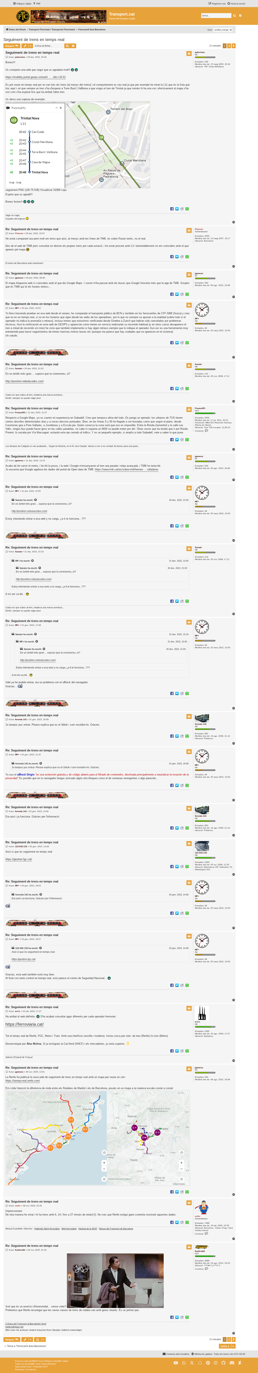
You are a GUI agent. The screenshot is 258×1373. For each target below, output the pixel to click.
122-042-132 (201, 853)
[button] (234, 45)
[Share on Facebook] (172, 208)
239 (206, 62)
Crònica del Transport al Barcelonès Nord (25, 1324)
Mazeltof (39, 1367)
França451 (200, 408)
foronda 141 (201, 724)
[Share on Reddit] (182, 208)
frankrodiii (200, 1251)
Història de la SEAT (87, 1228)
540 (206, 283)
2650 (207, 418)
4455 (207, 236)
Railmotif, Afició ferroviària (46, 1228)
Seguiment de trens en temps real (33, 39)
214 (206, 374)
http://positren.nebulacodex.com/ (24, 381)
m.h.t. (197, 1022)
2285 (207, 1031)
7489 (207, 1223)
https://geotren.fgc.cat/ (18, 859)
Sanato (198, 364)
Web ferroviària (68, 1228)
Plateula (199, 229)
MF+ (197, 318)
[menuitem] (36, 3)
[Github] (223, 1363)
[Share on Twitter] (177, 208)
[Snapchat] (200, 1363)
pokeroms (200, 52)
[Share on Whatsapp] (187, 208)
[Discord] (231, 1363)
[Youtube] (176, 1363)
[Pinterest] (208, 1363)
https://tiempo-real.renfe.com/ (22, 1080)
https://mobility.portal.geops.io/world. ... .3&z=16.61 (35, 77)
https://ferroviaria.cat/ (24, 1024)
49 (206, 328)
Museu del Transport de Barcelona (116, 1228)
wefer (197, 1216)
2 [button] (229, 46)
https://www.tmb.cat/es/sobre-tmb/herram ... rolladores (126, 469)
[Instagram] (215, 1363)
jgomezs (199, 273)
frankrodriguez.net (14, 1327)
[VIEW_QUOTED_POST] (35, 500)
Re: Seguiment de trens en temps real (31, 229)
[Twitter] (192, 1363)
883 (206, 733)
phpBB (32, 1361)
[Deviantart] (239, 1363)
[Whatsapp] (184, 1363)
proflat (23, 1367)
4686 (207, 1261)
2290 (207, 862)
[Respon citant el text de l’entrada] (189, 53)
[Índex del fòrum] (61, 16)
